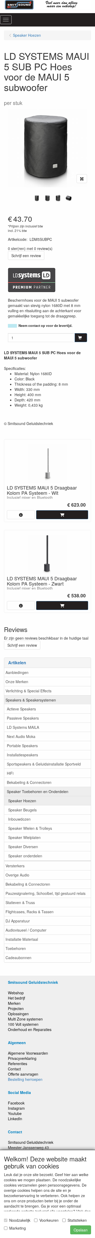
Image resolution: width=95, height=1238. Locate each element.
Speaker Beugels (22, 809)
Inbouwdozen (19, 819)
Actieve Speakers (21, 708)
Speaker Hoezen (22, 800)
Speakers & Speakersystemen (31, 700)
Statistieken (77, 1220)
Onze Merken (17, 681)
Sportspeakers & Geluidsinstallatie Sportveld (44, 764)
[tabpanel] (37, 198)
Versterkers (15, 865)
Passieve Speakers (23, 718)
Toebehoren (16, 948)
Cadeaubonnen (18, 957)
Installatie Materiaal (22, 939)
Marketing (17, 1228)
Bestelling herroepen (25, 1079)
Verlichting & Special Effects (28, 690)
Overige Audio (17, 875)
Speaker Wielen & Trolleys (30, 828)
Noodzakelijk (19, 1220)
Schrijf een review (26, 255)
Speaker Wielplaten (24, 837)
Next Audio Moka (21, 736)
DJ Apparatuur (18, 920)
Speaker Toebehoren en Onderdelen (37, 791)
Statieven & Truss (20, 902)
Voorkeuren (49, 1220)
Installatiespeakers (22, 754)
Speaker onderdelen (25, 855)
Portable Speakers (22, 745)
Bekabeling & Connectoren (29, 782)
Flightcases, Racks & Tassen (30, 911)
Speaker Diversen (23, 846)
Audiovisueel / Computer (26, 930)
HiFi (10, 773)
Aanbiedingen (17, 672)
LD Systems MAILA (23, 727)
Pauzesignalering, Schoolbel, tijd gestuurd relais (46, 893)
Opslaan (81, 1229)
